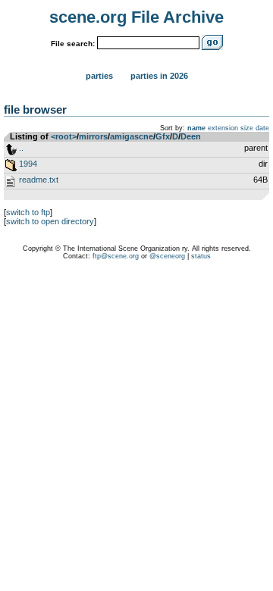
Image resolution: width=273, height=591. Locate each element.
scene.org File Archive (136, 17)
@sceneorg (167, 256)
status (201, 256)
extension (223, 128)
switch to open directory (50, 221)
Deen (190, 136)
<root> (64, 136)
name (196, 128)
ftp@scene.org (116, 256)
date (262, 128)
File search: (73, 43)
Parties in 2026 (159, 75)
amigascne (131, 136)
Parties (99, 75)
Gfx (162, 136)
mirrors (93, 136)
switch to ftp (28, 212)
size (246, 128)
